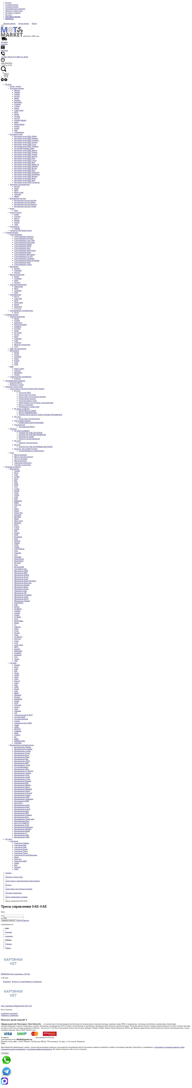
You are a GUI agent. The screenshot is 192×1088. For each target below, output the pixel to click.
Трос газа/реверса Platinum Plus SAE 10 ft (16, 1006)
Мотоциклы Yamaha (26, 437)
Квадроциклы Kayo (21, 755)
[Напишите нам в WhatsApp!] (96, 1060)
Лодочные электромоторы (20, 184)
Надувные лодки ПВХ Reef (24, 180)
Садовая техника (11, 5)
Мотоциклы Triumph (22, 601)
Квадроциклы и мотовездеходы (22, 745)
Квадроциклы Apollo (22, 777)
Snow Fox (18, 859)
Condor (17, 106)
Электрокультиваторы (18, 285)
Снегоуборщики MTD (22, 246)
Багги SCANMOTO (21, 823)
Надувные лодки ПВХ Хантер (25, 142)
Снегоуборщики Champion (24, 258)
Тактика (17, 216)
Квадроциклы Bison (21, 757)
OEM (16, 629)
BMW (16, 503)
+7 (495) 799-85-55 (8, 57)
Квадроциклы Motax (22, 787)
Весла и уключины (26, 405)
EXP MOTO (18, 603)
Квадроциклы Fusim (22, 805)
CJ (15, 625)
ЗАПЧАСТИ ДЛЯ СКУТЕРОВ (30, 433)
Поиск (34, 23)
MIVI (16, 647)
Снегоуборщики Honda (23, 244)
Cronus (16, 489)
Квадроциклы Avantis (22, 751)
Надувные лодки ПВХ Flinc (24, 158)
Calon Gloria (18, 110)
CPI (15, 713)
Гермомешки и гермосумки (29, 407)
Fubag (16, 331)
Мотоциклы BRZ (20, 573)
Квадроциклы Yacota (22, 753)
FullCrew (17, 627)
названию (9, 936)
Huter (16, 281)
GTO (16, 643)
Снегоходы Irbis (20, 845)
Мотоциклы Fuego (21, 579)
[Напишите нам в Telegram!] (96, 1072)
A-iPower (17, 343)
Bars (15, 865)
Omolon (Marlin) (20, 120)
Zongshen (17, 327)
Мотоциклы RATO (21, 599)
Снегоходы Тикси (21, 853)
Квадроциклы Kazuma (22, 781)
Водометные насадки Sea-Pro (25, 200)
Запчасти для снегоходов (28, 443)
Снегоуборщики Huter (22, 252)
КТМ (16, 485)
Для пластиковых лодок (28, 401)
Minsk (16, 519)
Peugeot (17, 697)
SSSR (16, 545)
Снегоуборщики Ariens (23, 264)
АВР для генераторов (18, 349)
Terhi (16, 224)
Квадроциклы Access (22, 779)
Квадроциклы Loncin (22, 809)
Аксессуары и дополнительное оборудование (27, 389)
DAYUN (17, 639)
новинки (8, 932)
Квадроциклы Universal (23, 793)
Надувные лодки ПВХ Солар (25, 160)
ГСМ (12, 453)
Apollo (16, 529)
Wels (16, 483)
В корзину (7, 982)
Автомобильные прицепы (15, 9)
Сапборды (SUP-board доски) (21, 230)
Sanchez (17, 649)
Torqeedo (17, 194)
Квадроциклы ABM (21, 797)
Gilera (16, 683)
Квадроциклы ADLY (22, 761)
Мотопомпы (14, 351)
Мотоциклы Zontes (21, 589)
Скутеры (13, 663)
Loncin (16, 527)
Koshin (16, 361)
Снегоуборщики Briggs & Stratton (26, 260)
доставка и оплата (4, 43)
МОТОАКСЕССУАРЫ (27, 411)
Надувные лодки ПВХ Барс (24, 170)
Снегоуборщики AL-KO (23, 256)
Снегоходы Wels (20, 847)
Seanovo (17, 100)
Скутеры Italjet (19, 717)
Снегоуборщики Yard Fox (24, 236)
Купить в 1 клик (18, 982)
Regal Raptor (19, 561)
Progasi (16, 533)
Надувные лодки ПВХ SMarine (26, 166)
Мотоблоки (14, 266)
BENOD (17, 729)
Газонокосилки (15, 295)
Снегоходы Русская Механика (25, 855)
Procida (17, 633)
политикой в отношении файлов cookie (169, 1047)
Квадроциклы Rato (21, 817)
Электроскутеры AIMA (23, 723)
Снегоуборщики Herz (22, 248)
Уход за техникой (20, 459)
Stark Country (19, 369)
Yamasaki (17, 553)
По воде (8, 3)
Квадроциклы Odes (21, 835)
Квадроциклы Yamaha (22, 747)
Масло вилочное (20, 461)
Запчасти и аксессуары (14, 11)
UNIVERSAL (19, 549)
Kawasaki (17, 515)
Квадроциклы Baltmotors (23, 827)
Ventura (17, 375)
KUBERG (18, 609)
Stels (16, 130)
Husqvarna (18, 307)
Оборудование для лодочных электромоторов (36, 403)
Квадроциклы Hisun (21, 807)
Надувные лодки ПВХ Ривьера (26, 138)
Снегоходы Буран (21, 849)
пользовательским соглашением (13, 1049)
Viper (16, 709)
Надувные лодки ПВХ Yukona (25, 152)
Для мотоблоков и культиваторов (31, 451)
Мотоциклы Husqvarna (22, 583)
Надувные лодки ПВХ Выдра (25, 168)
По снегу (8, 15)
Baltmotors (18, 501)
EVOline (17, 329)
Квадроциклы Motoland (23, 789)
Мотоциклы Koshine (22, 585)
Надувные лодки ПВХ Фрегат (25, 150)
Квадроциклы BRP (21, 763)
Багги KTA (18, 803)
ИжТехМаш (18, 621)
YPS (16, 661)
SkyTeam (17, 563)
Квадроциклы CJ (20, 833)
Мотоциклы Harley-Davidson (25, 581)
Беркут (16, 218)
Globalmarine (19, 132)
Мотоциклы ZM (20, 593)
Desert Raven (19, 559)
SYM (16, 703)
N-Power (17, 371)
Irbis (15, 481)
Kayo (16, 479)
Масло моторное (20, 455)
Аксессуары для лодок (27, 395)
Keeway (17, 681)
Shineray (17, 541)
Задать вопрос (23, 23)
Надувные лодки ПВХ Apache (25, 154)
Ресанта (17, 273)
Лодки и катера (15, 212)
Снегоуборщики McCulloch (24, 254)
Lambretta (17, 731)
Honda (16, 114)
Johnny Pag (18, 513)
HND (16, 347)
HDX (16, 112)
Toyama (17, 116)
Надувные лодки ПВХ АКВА (25, 136)
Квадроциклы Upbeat (22, 795)
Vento (16, 493)
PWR (16, 535)
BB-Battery (18, 373)
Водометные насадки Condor (25, 206)
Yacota (16, 335)
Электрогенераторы (17, 317)
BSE (16, 531)
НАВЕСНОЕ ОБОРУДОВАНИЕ (31, 423)
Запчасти (13, 429)
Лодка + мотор (15, 86)
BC (15, 737)
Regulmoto (18, 537)
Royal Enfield (19, 567)
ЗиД (15, 555)
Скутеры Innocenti (21, 719)
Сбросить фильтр (22, 920)
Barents (17, 220)
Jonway (17, 707)
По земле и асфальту (13, 13)
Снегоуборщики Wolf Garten (25, 250)
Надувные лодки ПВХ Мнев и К (26, 164)
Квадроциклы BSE (21, 783)
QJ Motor (17, 617)
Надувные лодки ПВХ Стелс (25, 144)
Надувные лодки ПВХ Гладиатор (27, 182)
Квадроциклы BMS (21, 801)
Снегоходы (14, 841)
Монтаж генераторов (22, 345)
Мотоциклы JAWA (21, 597)
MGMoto (17, 517)
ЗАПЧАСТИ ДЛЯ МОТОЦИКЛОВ (32, 435)
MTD (16, 289)
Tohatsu (17, 94)
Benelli (16, 491)
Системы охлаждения (22, 465)
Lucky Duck (18, 645)
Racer (16, 473)
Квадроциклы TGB (21, 825)
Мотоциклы (14, 469)
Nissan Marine (19, 124)
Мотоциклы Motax (21, 587)
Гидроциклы (14, 226)
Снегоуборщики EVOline (23, 238)
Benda (16, 623)
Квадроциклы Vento (21, 775)
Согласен (5, 1053)
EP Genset (18, 333)
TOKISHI (17, 743)
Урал (16, 565)
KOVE (16, 607)
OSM (16, 869)
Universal (17, 705)
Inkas (16, 210)
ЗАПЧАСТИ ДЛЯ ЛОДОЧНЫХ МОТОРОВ (35, 447)
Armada (17, 613)
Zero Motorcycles (20, 569)
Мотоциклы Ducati (21, 577)
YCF (16, 487)
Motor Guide (18, 192)
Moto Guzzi (18, 521)
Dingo (16, 857)
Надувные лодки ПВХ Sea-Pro (25, 156)
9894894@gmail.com (24, 1039)
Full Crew (17, 505)
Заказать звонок (9, 23)
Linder (16, 214)
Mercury (17, 90)
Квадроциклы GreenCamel (24, 819)
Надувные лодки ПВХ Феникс (26, 176)
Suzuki (16, 128)
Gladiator (17, 104)
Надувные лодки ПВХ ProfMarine (27, 174)
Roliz (16, 539)
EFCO (16, 297)
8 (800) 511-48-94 (21, 57)
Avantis (17, 477)
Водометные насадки (18, 198)
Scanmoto (17, 653)
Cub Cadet (18, 299)
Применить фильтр (8, 920)
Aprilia (16, 495)
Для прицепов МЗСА (27, 427)
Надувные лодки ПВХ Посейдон (26, 172)
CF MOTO (18, 637)
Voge (16, 551)
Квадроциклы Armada (22, 773)
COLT (16, 631)
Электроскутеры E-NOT (23, 715)
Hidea (16, 122)
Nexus (16, 673)
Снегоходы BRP (20, 861)
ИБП (11, 367)
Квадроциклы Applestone (23, 799)
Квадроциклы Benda (22, 831)
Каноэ (12, 208)
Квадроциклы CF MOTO (23, 771)
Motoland (17, 523)
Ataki (16, 497)
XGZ (16, 619)
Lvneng (17, 721)
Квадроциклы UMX (21, 837)
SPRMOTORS (19, 741)
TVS (16, 657)
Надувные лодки (16, 134)
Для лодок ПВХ (25, 393)
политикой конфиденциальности (39, 1049)
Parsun (16, 108)
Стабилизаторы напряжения (20, 377)
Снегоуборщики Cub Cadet (24, 240)
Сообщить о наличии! (9, 1013)
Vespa (16, 677)
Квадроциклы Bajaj (21, 811)
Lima (16, 691)
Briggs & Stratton (20, 325)
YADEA (17, 735)
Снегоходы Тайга (21, 851)
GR (15, 507)
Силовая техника (11, 7)
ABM (16, 687)
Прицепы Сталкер (17, 385)
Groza (16, 641)
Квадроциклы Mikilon (22, 785)
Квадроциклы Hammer (22, 829)
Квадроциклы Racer (21, 821)
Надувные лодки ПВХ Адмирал (26, 140)
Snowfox (17, 867)
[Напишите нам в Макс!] (96, 1081)
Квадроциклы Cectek (22, 765)
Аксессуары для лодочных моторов (32, 397)
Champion (18, 270)
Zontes (16, 725)
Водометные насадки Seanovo (25, 204)
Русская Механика (21, 767)
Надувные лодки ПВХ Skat (24, 162)
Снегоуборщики (16, 234)
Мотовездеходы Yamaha (23, 749)
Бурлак (17, 126)
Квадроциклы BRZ (21, 813)
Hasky (16, 509)
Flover (16, 188)
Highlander (18, 651)
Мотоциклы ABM (21, 571)
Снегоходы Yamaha (21, 843)
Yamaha (17, 92)
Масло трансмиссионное (23, 457)
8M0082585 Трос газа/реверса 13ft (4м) (15, 974)
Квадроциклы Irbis (21, 759)
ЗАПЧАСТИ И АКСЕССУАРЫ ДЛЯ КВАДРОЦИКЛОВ (40, 415)
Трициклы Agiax (20, 591)
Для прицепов (19, 425)
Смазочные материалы (22, 463)
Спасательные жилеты (27, 399)
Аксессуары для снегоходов (29, 419)
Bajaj (16, 499)
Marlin (16, 98)
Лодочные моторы (17, 88)
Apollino (17, 611)
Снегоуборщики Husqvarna (24, 242)
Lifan (16, 341)
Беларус (17, 268)
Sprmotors (17, 655)
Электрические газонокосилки (21, 311)
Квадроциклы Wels (21, 769)
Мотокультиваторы (17, 275)
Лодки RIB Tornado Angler (24, 148)
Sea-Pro (17, 96)
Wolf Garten (18, 287)
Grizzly (16, 222)
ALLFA (17, 118)
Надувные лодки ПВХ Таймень (26, 146)
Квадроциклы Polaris (22, 791)
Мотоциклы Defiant (21, 575)
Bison (16, 525)
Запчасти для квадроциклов (29, 439)
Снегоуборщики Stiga (22, 262)
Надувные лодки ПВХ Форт (25, 178)
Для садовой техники (22, 421)
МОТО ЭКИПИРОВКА (28, 413)
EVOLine (17, 309)
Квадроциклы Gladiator (23, 815)
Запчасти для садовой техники (25, 449)
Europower (18, 323)
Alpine (16, 863)
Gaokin (16, 615)
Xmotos (17, 543)
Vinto (16, 635)
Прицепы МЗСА (16, 383)
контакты (4, 50)
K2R (16, 605)
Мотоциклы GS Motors (23, 595)
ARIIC (16, 727)
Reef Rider (18, 102)
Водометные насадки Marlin (24, 202)
